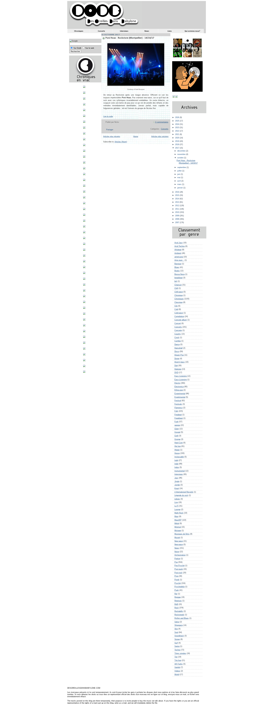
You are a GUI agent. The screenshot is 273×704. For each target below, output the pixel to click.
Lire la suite (108, 116)
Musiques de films (182, 534)
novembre (181, 154)
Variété (177, 667)
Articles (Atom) (121, 142)
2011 (177, 209)
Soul (176, 632)
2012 (177, 206)
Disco (176, 351)
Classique (178, 302)
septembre (182, 167)
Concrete (178, 330)
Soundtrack (179, 636)
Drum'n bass (179, 362)
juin (179, 174)
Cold (176, 309)
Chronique (178, 295)
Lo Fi (176, 506)
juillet (179, 171)
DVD (176, 373)
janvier (180, 188)
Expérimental (179, 397)
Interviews (178, 474)
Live (176, 502)
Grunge (177, 439)
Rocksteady (179, 615)
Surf (176, 643)
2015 (177, 195)
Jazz (176, 478)
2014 (177, 199)
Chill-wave (178, 292)
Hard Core (178, 443)
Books (177, 271)
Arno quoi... (179, 260)
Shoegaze (178, 625)
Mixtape (177, 531)
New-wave (178, 545)
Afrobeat (177, 250)
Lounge (177, 510)
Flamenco (178, 408)
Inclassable (179, 457)
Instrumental (179, 471)
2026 (177, 117)
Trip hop (177, 660)
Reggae (177, 597)
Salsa (176, 622)
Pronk (176, 580)
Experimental (179, 394)
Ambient (177, 253)
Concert (177, 323)
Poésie (177, 559)
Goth (176, 436)
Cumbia (177, 341)
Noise (176, 552)
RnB (176, 604)
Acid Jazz (178, 243)
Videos (177, 671)
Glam (176, 429)
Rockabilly (178, 611)
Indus (176, 467)
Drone (176, 359)
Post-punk (178, 569)
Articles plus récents (111, 137)
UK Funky (178, 664)
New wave (178, 541)
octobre (180, 158)
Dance (177, 345)
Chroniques (179, 299)
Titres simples (180, 653)
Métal (176, 523)
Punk (176, 590)
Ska (176, 629)
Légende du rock (181, 495)
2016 (177, 192)
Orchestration (180, 555)
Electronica (179, 387)
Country (177, 334)
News (176, 548)
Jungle (177, 485)
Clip (176, 306)
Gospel (177, 432)
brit (175, 281)
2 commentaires (161, 122)
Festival (177, 401)
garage (177, 425)
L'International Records (183, 492)
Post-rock (178, 573)
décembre (181, 151)
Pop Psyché (179, 566)
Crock (176, 338)
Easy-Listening (180, 380)
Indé (176, 460)
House (177, 453)
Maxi (176, 517)
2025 (177, 121)
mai (179, 178)
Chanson (178, 285)
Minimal (177, 527)
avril (179, 181)
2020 (177, 138)
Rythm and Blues (181, 618)
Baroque (177, 264)
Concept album (180, 320)
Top (175, 657)
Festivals (178, 404)
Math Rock (178, 513)
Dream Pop (179, 355)
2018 (177, 144)
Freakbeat (178, 418)
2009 (177, 216)
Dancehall (178, 348)
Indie (176, 464)
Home (135, 137)
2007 (177, 223)
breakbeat (178, 278)
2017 (177, 148)
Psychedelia (179, 587)
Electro (177, 383)
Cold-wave (178, 313)
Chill (176, 288)
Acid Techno (179, 246)
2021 (177, 134)
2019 (177, 141)
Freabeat (178, 415)
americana (178, 257)
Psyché (177, 583)
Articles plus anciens (159, 137)
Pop (176, 562)
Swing (176, 646)
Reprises (178, 601)
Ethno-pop (178, 390)
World (176, 675)
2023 (177, 128)
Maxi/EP (178, 520)
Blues (176, 267)
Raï (175, 594)
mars (179, 184)
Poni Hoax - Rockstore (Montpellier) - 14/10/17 (130, 38)
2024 (177, 124)
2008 (177, 219)
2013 (177, 202)
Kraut (176, 488)
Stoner (177, 639)
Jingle (176, 481)
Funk (176, 422)
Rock (176, 608)
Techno (177, 650)
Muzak (177, 538)
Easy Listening (180, 376)
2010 (177, 212)
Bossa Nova (179, 274)
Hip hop (177, 446)
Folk (176, 411)
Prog (176, 576)
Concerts (164, 129)
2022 (177, 131)
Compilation (179, 316)
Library (177, 499)
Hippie (177, 450)
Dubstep (177, 369)
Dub (176, 366)
